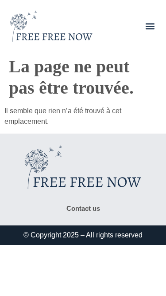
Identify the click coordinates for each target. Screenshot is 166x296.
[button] (150, 26)
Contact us (83, 208)
